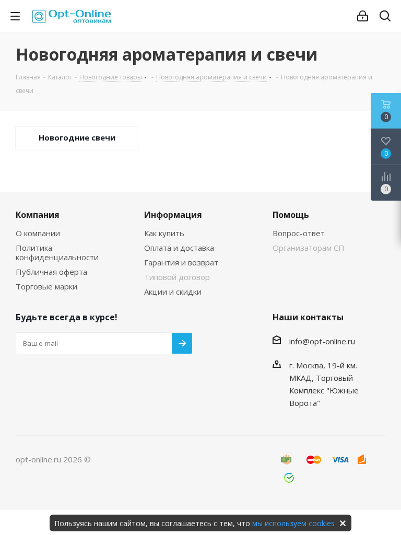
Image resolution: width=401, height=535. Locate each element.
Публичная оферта (51, 271)
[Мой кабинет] (362, 16)
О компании (38, 233)
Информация (173, 214)
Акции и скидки (173, 291)
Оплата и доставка (179, 247)
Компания (38, 214)
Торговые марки (46, 286)
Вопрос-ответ (299, 233)
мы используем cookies (293, 523)
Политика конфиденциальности (57, 252)
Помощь (291, 214)
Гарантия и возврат (181, 262)
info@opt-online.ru (322, 341)
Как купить (164, 233)
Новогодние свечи (77, 137)
